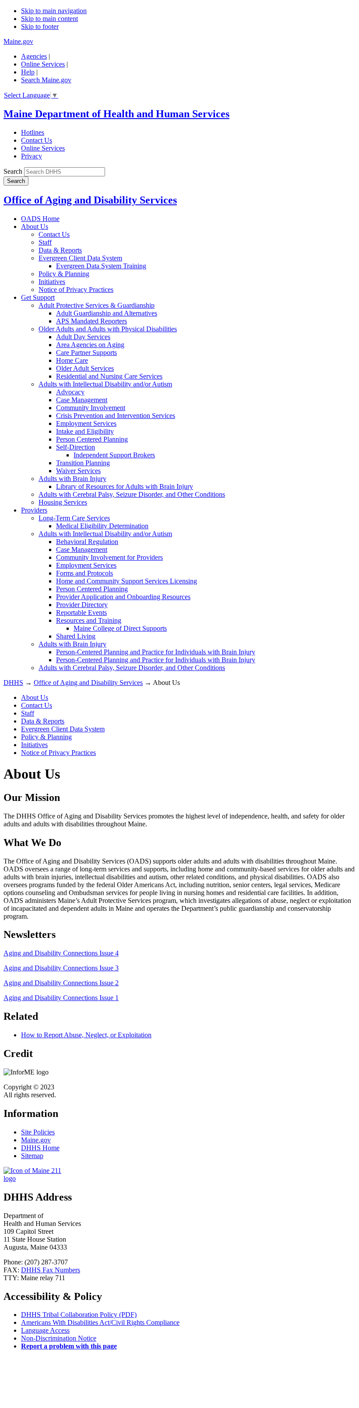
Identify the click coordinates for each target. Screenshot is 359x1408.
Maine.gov (18, 41)
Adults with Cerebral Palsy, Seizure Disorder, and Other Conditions (132, 494)
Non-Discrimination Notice (58, 1338)
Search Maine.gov (46, 80)
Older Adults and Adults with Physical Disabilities (108, 329)
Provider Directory (82, 604)
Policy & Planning (64, 273)
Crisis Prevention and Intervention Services (115, 415)
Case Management (81, 400)
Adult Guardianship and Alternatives (106, 313)
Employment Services (86, 423)
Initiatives (52, 281)
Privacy (31, 156)
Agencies (34, 56)
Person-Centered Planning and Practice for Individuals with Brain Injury (155, 652)
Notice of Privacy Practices (76, 289)
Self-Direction (75, 447)
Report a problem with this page (69, 1346)
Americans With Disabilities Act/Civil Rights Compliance (100, 1322)
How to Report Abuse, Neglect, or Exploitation (86, 1035)
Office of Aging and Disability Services (90, 200)
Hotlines (32, 132)
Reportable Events (81, 612)
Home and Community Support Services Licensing (126, 581)
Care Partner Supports (86, 352)
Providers (34, 510)
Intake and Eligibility (85, 431)
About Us (34, 226)
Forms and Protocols (84, 573)
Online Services (43, 64)
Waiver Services (78, 470)
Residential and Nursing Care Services (109, 376)
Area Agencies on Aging (90, 344)
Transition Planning (83, 463)
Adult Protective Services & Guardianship (97, 305)
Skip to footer (40, 26)
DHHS (13, 682)
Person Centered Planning (92, 439)
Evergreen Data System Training (101, 266)
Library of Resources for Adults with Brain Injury (124, 486)
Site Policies (38, 1132)
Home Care (72, 360)
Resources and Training (88, 620)
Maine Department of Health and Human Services (116, 113)
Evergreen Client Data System (80, 258)
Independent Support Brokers (114, 455)
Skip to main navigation (54, 10)
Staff (45, 242)
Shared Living (75, 636)
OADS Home (40, 218)
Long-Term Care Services (74, 518)
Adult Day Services (83, 337)
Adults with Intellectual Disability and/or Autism (105, 384)
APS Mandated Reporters (91, 321)
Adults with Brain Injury (72, 478)
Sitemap (32, 1155)
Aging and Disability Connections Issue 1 (61, 997)
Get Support (38, 297)
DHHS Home (40, 1148)
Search (13, 171)
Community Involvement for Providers (109, 557)
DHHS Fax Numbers (50, 1270)
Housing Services (63, 502)
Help (28, 72)
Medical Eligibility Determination (102, 526)
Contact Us (36, 140)
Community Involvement (90, 407)
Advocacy (70, 392)
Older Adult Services (85, 368)
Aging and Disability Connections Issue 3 (61, 968)
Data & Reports (60, 250)
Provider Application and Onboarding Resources (123, 596)
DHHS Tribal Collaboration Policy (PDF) (79, 1314)
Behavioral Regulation (87, 541)
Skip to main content (49, 18)
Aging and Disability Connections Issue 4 (61, 953)
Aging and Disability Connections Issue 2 (61, 983)
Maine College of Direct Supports (120, 628)
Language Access (45, 1330)
